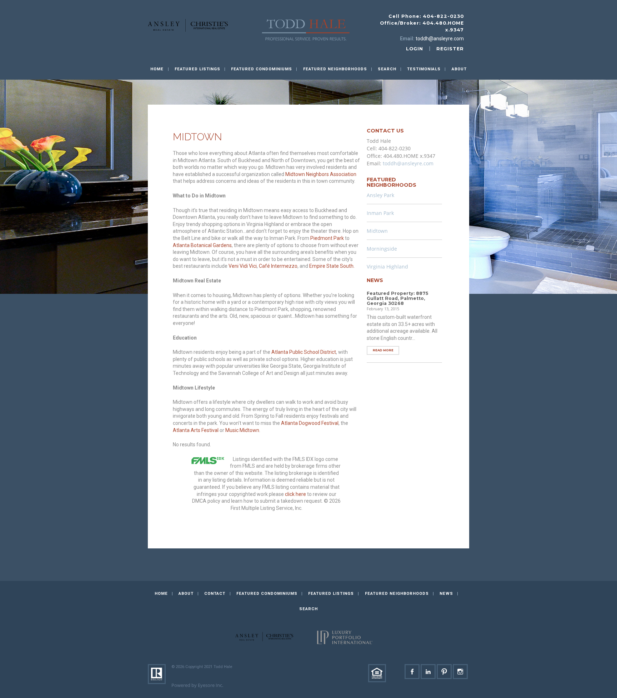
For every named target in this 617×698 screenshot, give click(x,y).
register (450, 48)
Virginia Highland (387, 266)
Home (157, 69)
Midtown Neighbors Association (320, 174)
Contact (214, 593)
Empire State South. (332, 266)
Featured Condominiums (266, 593)
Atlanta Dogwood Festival (309, 423)
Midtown (377, 230)
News (446, 593)
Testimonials (424, 69)
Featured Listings (197, 69)
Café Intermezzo (278, 266)
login (414, 48)
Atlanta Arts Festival (196, 430)
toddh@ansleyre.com (440, 38)
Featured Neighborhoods (397, 593)
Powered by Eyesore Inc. (197, 685)
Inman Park (380, 213)
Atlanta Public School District (303, 352)
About (459, 69)
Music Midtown (242, 430)
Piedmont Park (327, 238)
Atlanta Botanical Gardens (202, 245)
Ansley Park (380, 195)
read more (383, 350)
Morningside (382, 248)
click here (295, 494)
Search (387, 69)
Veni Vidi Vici (243, 266)
